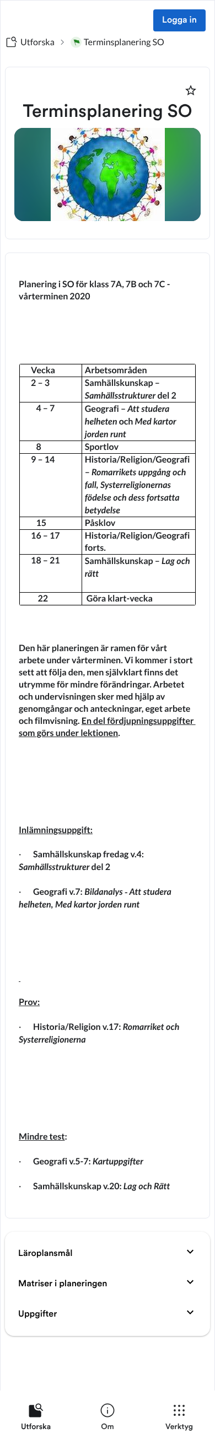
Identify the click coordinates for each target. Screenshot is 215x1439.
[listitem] (35, 1419)
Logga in (179, 20)
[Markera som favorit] (191, 90)
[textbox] (107, 735)
